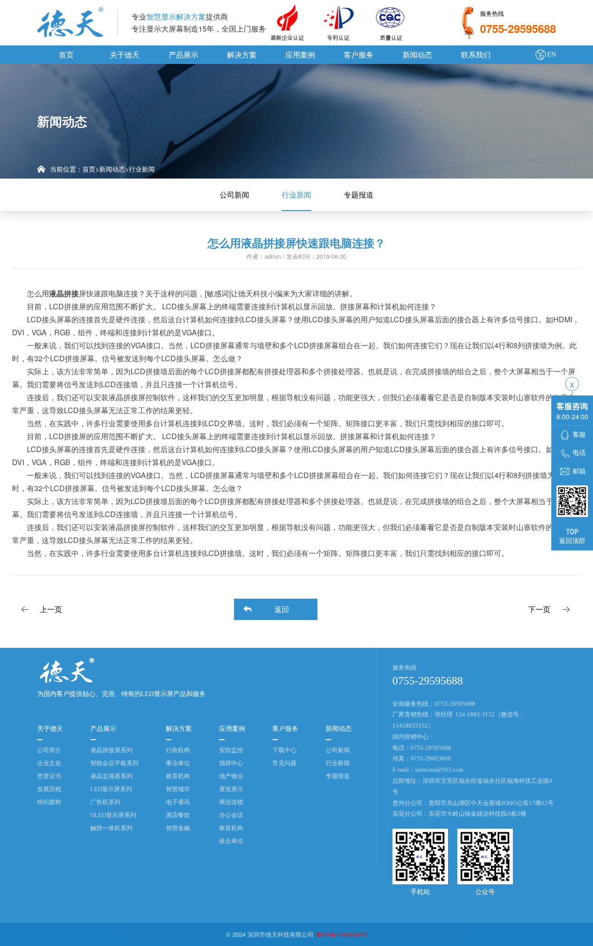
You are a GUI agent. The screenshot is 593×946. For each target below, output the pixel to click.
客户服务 (358, 54)
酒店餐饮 (178, 815)
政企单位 (231, 840)
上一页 (51, 609)
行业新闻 (142, 168)
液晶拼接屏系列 (111, 750)
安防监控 (231, 750)
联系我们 (476, 54)
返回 (281, 609)
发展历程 (49, 789)
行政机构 (178, 750)
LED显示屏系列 (111, 789)
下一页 (539, 609)
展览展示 (231, 789)
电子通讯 (178, 802)
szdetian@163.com (439, 769)
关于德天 (124, 54)
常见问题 (284, 763)
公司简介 (49, 750)
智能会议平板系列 (114, 763)
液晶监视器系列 (111, 776)
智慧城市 (178, 789)
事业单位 (178, 763)
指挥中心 (231, 763)
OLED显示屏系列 (113, 815)
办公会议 (231, 815)
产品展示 (183, 54)
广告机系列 (105, 802)
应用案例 (300, 54)
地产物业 (231, 776)
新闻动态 (417, 54)
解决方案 (242, 54)
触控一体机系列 (111, 828)
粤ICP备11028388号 (341, 934)
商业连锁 (231, 802)
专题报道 (358, 194)
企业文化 (49, 763)
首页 (66, 54)
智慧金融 (178, 828)
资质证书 (49, 776)
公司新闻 (234, 194)
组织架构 (49, 802)
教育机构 (178, 776)
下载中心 (284, 750)
